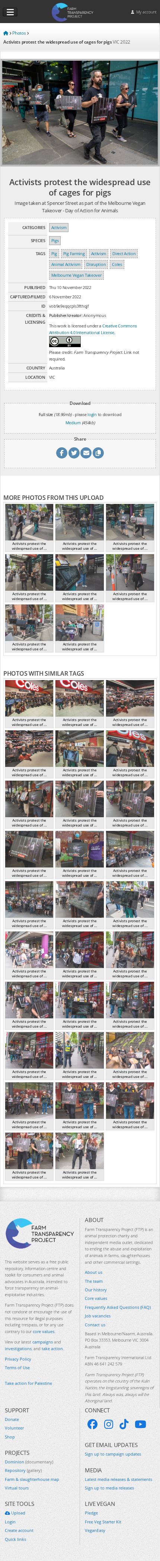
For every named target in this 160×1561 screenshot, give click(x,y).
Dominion (29, 1462)
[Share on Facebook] (61, 453)
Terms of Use (17, 1367)
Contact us (95, 1324)
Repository (23, 1470)
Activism (59, 227)
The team (94, 1281)
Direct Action (123, 253)
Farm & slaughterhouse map (32, 1479)
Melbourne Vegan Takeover (76, 275)
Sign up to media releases (109, 1488)
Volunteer (14, 1428)
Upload (17, 1513)
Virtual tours (17, 1488)
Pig (54, 253)
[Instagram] (109, 1424)
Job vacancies (98, 1316)
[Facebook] (92, 1424)
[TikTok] (124, 1424)
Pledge (91, 1513)
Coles (117, 264)
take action (52, 1348)
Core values (96, 1298)
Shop (10, 1437)
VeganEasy (95, 1530)
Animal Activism (65, 264)
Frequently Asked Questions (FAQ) (118, 1307)
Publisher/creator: (66, 315)
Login (10, 1521)
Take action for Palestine (28, 1383)
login (92, 414)
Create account (19, 1530)
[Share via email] (86, 453)
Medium (73, 422)
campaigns (42, 1342)
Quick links (15, 1539)
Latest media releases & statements (118, 1479)
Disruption (96, 264)
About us (93, 1272)
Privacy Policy (18, 1359)
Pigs (55, 240)
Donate (12, 1419)
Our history (96, 1289)
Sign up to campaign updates (113, 1454)
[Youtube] (140, 1424)
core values (43, 1331)
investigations (18, 1348)
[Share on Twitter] (74, 453)
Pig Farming (74, 253)
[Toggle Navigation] (10, 12)
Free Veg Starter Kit (103, 1521)
